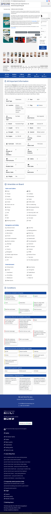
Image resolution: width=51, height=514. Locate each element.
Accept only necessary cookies (34, 32)
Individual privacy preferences (21, 32)
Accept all (37, 34)
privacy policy (34, 21)
